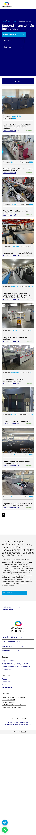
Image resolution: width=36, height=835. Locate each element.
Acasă (4, 21)
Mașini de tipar (12, 21)
